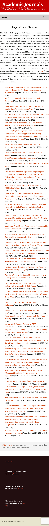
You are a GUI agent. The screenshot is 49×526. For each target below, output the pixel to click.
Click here (7, 445)
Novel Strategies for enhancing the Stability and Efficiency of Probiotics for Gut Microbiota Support (23, 373)
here (41, 71)
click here (16, 474)
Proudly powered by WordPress (13, 521)
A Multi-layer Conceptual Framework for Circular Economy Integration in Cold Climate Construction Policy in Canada (24, 196)
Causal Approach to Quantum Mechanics (20, 158)
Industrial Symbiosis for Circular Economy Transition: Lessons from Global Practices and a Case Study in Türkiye (25, 207)
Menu (4, 17)
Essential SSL (9, 462)
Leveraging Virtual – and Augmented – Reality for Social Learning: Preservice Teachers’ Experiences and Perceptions (26, 90)
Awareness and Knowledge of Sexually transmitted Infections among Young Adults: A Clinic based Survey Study (25, 389)
